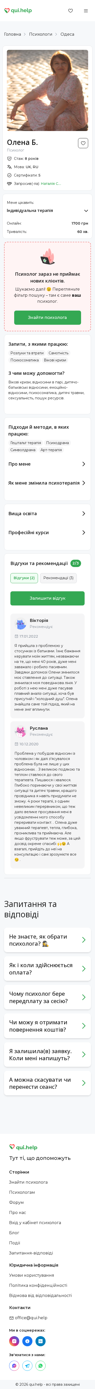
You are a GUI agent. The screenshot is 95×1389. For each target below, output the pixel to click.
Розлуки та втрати (27, 353)
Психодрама (57, 443)
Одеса (67, 34)
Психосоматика (24, 360)
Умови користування (31, 1275)
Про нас (17, 1212)
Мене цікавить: (20, 202)
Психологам (22, 1192)
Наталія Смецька (52, 183)
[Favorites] (71, 11)
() (24, 578)
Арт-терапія (51, 450)
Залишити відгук (47, 598)
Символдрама (22, 450)
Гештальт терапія (25, 443)
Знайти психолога (47, 317)
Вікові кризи (55, 360)
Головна (12, 34)
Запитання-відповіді (31, 1253)
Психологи (40, 34)
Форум (16, 1202)
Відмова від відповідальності (40, 1295)
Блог (14, 1232)
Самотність (58, 353)
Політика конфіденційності (38, 1285)
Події (14, 1243)
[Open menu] (86, 11)
